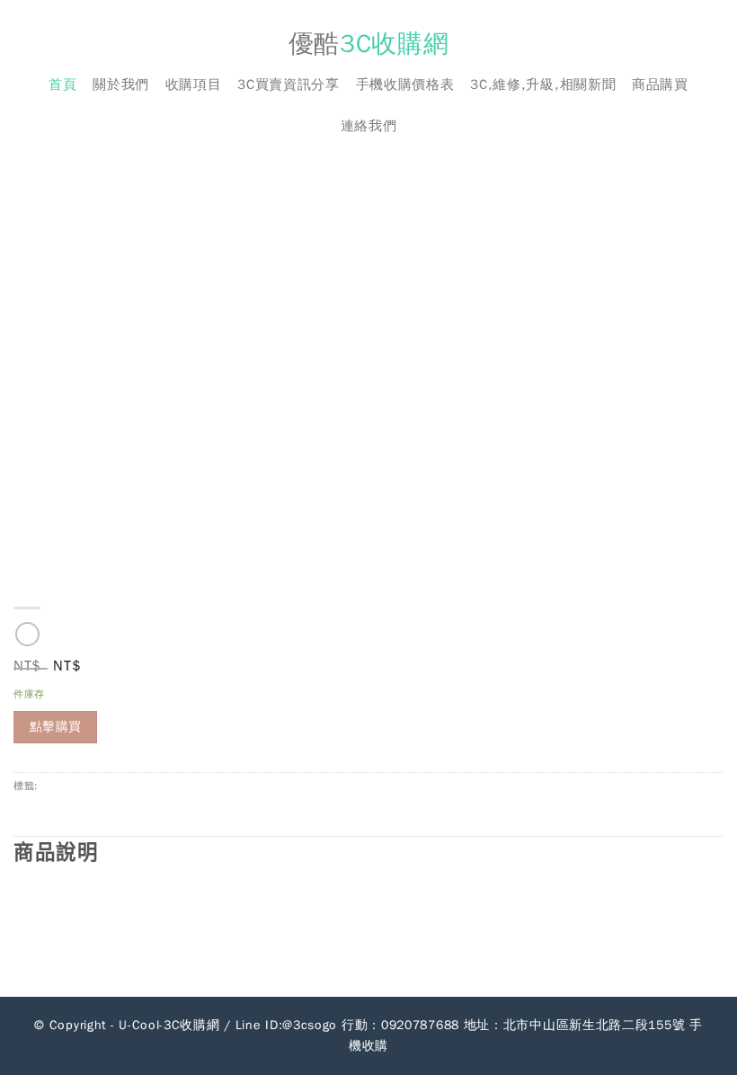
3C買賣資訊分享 (288, 84)
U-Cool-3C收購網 (169, 1025)
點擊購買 (56, 726)
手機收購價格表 (405, 84)
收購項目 (193, 84)
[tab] (368, 853)
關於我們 (121, 84)
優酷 (369, 43)
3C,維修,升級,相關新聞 (543, 84)
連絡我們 (369, 126)
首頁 (62, 84)
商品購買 (660, 84)
